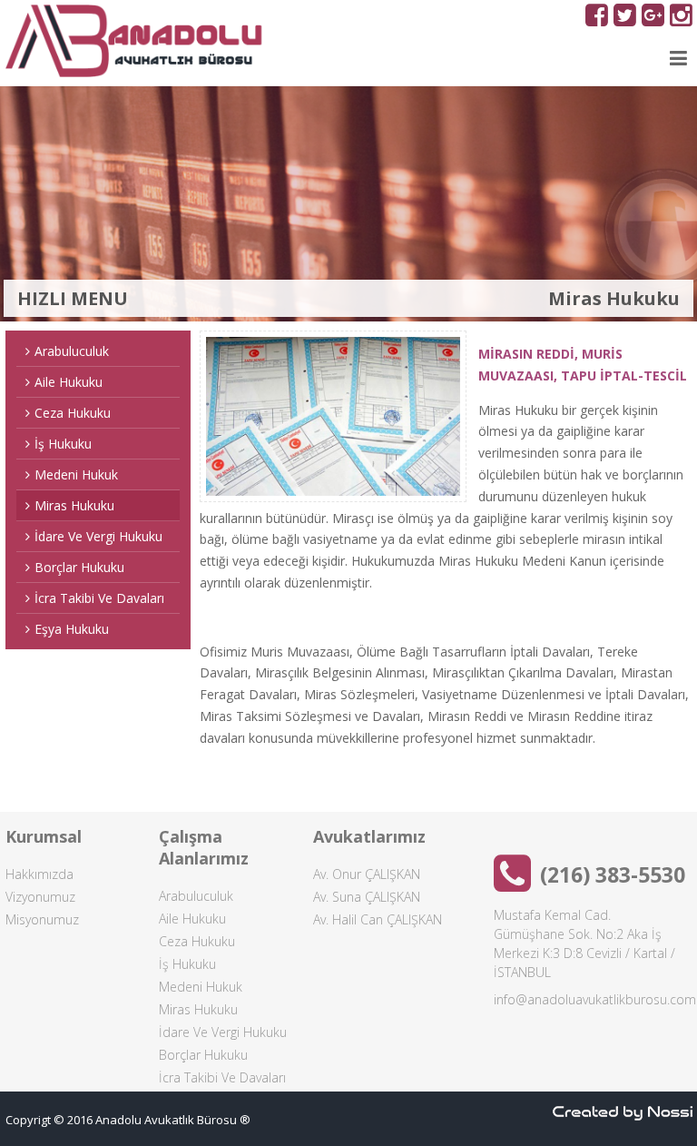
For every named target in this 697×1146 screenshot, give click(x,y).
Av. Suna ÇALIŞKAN (366, 896)
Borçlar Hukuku (79, 567)
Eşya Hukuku (71, 628)
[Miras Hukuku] (333, 416)
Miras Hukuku (74, 505)
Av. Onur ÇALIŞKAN (366, 874)
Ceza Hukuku (72, 412)
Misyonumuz (42, 919)
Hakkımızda (39, 874)
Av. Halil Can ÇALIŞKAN (377, 919)
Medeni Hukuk (76, 474)
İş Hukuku (63, 443)
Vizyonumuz (40, 896)
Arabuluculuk (71, 351)
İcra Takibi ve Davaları (99, 598)
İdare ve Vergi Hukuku (98, 536)
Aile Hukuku (68, 381)
